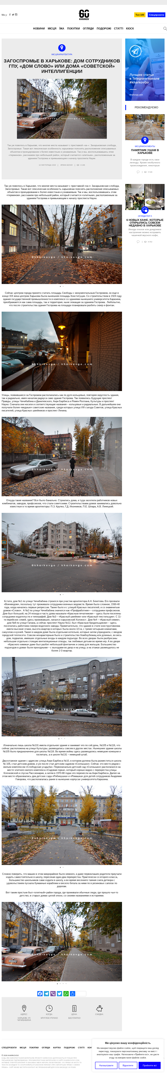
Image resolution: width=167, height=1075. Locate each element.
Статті (118, 28)
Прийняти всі (150, 1065)
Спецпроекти (156, 15)
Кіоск (130, 28)
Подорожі (104, 28)
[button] (119, 244)
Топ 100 (140, 15)
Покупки (73, 28)
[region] (128, 1055)
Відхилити (128, 1065)
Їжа (61, 28)
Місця (52, 28)
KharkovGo (83, 15)
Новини (39, 28)
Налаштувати (106, 1065)
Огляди (88, 28)
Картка (57, 1048)
